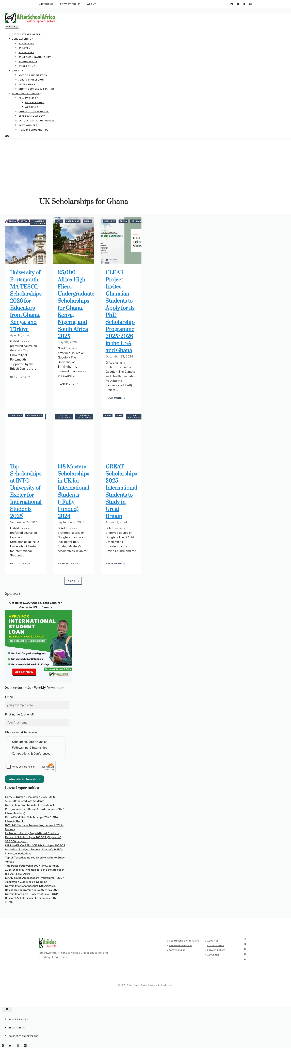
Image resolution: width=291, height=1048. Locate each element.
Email (9, 697)
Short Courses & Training (37, 89)
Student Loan (215, 945)
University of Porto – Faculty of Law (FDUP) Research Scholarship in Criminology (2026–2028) (32, 898)
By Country (26, 43)
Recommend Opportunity (184, 941)
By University (28, 61)
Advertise (46, 4)
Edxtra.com (167, 985)
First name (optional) (19, 714)
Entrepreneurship (180, 945)
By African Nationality (35, 57)
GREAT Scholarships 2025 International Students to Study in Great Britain (121, 491)
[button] (7, 136)
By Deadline (27, 66)
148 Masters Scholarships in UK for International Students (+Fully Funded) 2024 (73, 491)
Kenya (24, 221)
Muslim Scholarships (33, 130)
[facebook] (238, 4)
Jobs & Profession (31, 80)
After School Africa (137, 985)
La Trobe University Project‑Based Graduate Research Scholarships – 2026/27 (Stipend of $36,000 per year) (33, 837)
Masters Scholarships (39, 222)
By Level (24, 48)
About (91, 4)
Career (17, 70)
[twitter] (244, 4)
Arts (59, 221)
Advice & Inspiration (33, 75)
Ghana (12, 221)
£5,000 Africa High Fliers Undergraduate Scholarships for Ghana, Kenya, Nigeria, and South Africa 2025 (76, 304)
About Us (213, 941)
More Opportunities (25, 93)
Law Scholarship (134, 416)
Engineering (72, 221)
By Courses (26, 52)
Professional (34, 102)
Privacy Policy (70, 4)
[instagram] (250, 4)
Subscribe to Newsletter (24, 779)
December (109, 221)
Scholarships (21, 39)
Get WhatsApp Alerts (27, 34)
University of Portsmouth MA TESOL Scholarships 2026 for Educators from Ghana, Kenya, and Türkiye (26, 301)
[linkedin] (232, 4)
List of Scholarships (64, 416)
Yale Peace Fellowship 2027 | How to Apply (32, 866)
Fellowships (27, 98)
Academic (31, 107)
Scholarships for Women (36, 120)
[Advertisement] (145, 163)
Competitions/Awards (34, 111)
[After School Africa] (30, 22)
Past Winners (28, 125)
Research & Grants (32, 116)
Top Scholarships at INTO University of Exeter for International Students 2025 (26, 491)
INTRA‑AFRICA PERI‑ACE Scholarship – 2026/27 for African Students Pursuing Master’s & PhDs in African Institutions (35, 849)
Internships (27, 84)
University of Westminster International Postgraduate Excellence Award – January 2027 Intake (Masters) (34, 809)
